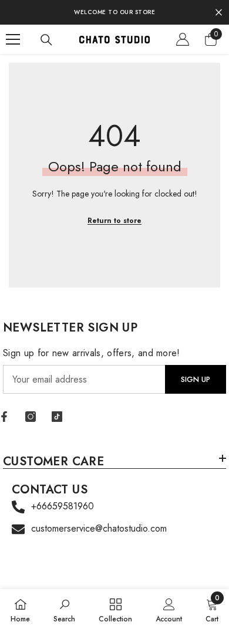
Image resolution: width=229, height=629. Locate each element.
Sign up (195, 379)
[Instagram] (30, 416)
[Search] (46, 40)
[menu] (13, 39)
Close (218, 12)
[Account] (182, 39)
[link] (64, 609)
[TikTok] (57, 416)
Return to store (114, 220)
